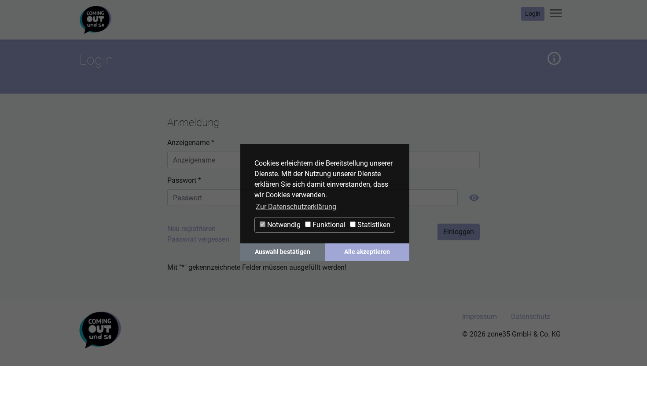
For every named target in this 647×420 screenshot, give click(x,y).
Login (532, 13)
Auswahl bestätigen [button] (282, 252)
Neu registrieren (191, 228)
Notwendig (283, 225)
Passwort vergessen (198, 239)
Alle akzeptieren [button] (367, 252)
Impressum (479, 316)
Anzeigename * (190, 142)
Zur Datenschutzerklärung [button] (296, 207)
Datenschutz (530, 316)
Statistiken (373, 225)
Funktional (328, 225)
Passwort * (184, 180)
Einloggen (458, 232)
